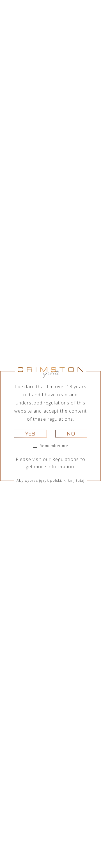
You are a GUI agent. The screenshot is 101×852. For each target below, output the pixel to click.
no (71, 433)
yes (30, 433)
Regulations (65, 459)
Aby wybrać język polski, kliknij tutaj (51, 480)
